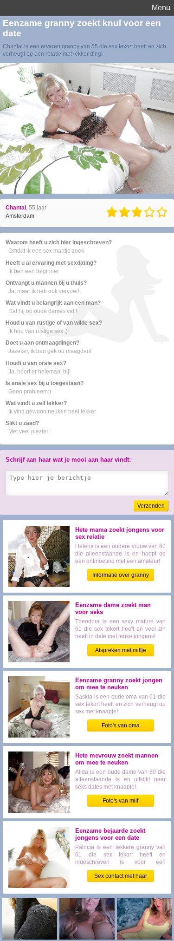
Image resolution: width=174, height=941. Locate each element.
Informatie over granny (120, 575)
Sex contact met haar (120, 876)
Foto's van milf (120, 800)
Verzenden (151, 506)
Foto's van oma (121, 725)
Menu (161, 8)
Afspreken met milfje (120, 650)
